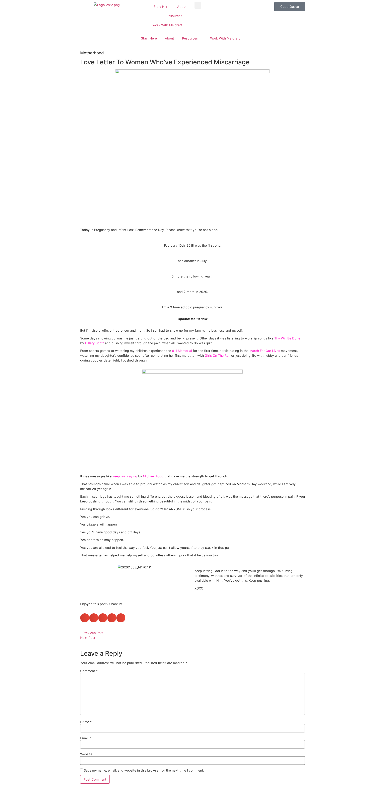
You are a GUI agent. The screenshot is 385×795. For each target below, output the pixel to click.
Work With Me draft (167, 25)
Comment (89, 670)
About (181, 7)
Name (86, 721)
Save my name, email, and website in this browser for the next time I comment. (144, 770)
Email (85, 738)
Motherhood (92, 53)
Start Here (161, 7)
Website (86, 754)
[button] (198, 5)
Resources (174, 16)
